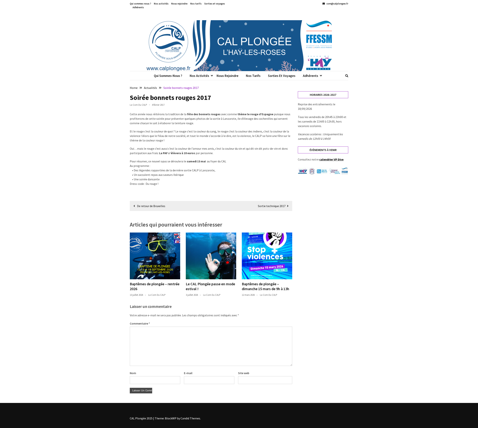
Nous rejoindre (179, 3)
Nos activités (161, 3)
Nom (133, 373)
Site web (243, 373)
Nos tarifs (195, 3)
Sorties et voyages (214, 3)
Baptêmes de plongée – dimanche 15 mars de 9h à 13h (265, 286)
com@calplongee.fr (337, 3)
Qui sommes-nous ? (140, 3)
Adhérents (138, 7)
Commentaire (140, 323)
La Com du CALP (138, 104)
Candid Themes (190, 418)
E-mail (188, 373)
